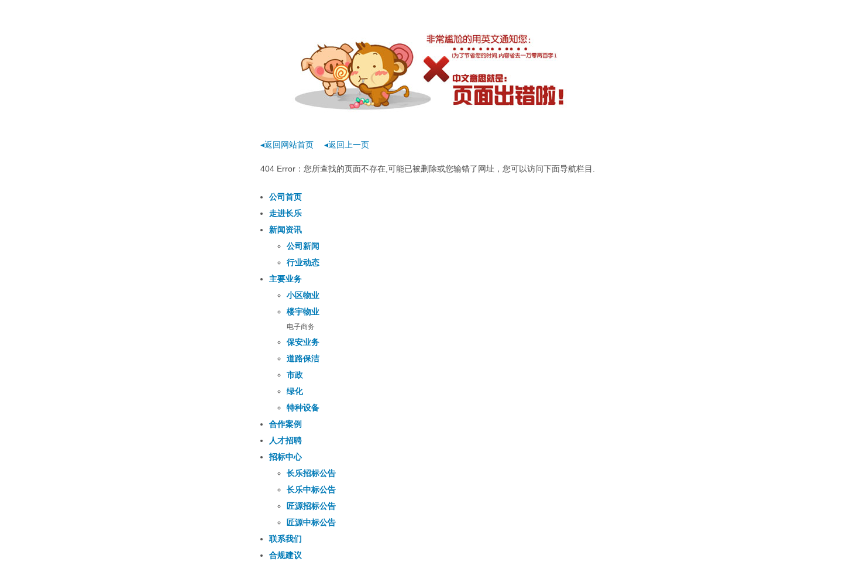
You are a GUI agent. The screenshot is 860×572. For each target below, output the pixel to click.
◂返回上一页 (346, 144)
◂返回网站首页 (287, 144)
